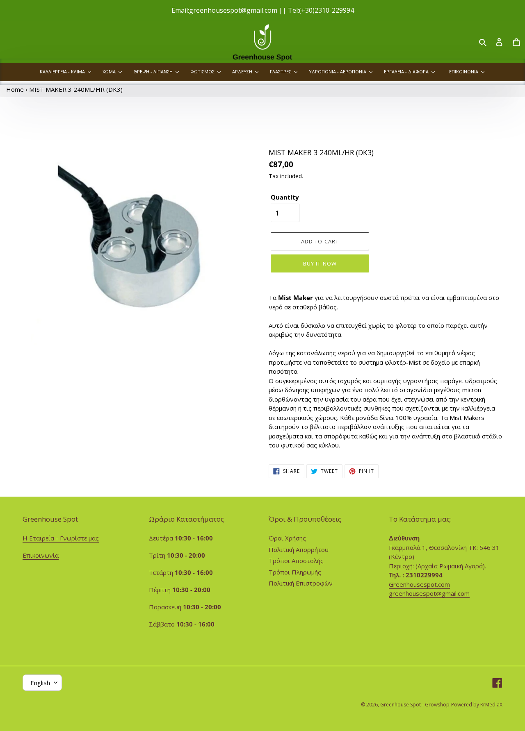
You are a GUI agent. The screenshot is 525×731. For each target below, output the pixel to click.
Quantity (285, 197)
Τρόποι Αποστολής (296, 560)
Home (15, 89)
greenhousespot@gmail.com (429, 593)
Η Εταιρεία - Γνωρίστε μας (61, 538)
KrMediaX (491, 704)
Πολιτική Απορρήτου (299, 549)
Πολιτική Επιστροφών (301, 583)
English (40, 683)
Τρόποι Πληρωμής (295, 572)
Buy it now (319, 263)
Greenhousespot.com (419, 584)
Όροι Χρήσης (287, 538)
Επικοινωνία (41, 555)
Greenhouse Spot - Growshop (415, 704)
